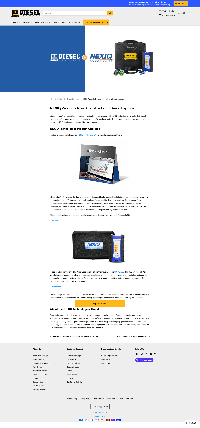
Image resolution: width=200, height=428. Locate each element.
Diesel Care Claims (73, 363)
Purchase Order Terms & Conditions (120, 399)
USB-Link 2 (119, 272)
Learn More (56, 220)
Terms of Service (98, 399)
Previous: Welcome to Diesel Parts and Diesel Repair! (76, 336)
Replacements (72, 374)
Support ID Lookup (73, 367)
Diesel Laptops (97, 412)
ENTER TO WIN (122, 3)
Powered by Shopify (100, 416)
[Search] (110, 13)
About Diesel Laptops (40, 356)
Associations (37, 367)
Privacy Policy (85, 399)
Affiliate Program (39, 359)
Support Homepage (74, 356)
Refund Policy (72, 399)
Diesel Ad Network (39, 382)
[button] (137, 354)
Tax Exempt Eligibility (74, 382)
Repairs (69, 371)
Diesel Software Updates (69, 99)
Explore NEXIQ (100, 303)
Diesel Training (106, 363)
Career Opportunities (40, 374)
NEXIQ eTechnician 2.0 (87, 135)
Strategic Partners (39, 389)
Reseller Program (39, 386)
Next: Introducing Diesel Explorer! (132, 336)
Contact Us (37, 378)
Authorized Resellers (40, 371)
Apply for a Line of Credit (41, 363)
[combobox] (75, 13)
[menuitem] (181, 13)
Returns (70, 378)
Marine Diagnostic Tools (109, 356)
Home (53, 99)
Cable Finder (71, 359)
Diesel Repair (105, 359)
